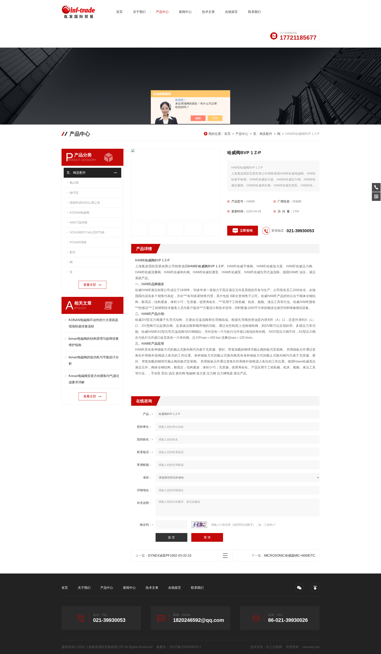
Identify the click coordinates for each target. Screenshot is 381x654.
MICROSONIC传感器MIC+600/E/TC (289, 555)
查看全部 (89, 284)
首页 (119, 11)
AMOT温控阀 (78, 222)
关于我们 (139, 11)
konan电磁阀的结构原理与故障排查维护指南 (94, 342)
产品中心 (162, 11)
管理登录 (292, 647)
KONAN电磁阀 (79, 212)
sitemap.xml (311, 647)
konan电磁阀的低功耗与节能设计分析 (94, 360)
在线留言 (231, 11)
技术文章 (208, 11)
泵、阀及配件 (262, 133)
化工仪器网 (274, 647)
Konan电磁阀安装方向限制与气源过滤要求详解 (94, 379)
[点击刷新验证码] (199, 524)
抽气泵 (74, 192)
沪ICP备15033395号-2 (185, 647)
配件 (73, 252)
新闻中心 (185, 11)
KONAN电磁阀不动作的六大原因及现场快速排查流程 (93, 323)
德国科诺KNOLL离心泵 (85, 202)
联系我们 (254, 11)
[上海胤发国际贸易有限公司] (82, 12)
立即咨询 (246, 230)
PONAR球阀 (78, 242)
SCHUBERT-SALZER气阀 (87, 232)
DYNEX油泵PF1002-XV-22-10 (169, 555)
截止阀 (74, 182)
